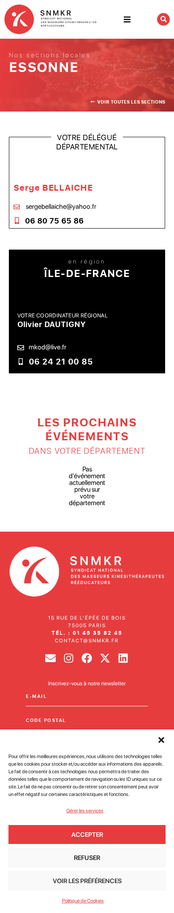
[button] (161, 740)
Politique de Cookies (83, 901)
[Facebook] (87, 658)
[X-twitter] (105, 658)
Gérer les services (84, 811)
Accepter (87, 834)
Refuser (87, 858)
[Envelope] (50, 658)
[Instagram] (68, 658)
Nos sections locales (50, 55)
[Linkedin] (123, 658)
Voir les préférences (87, 881)
